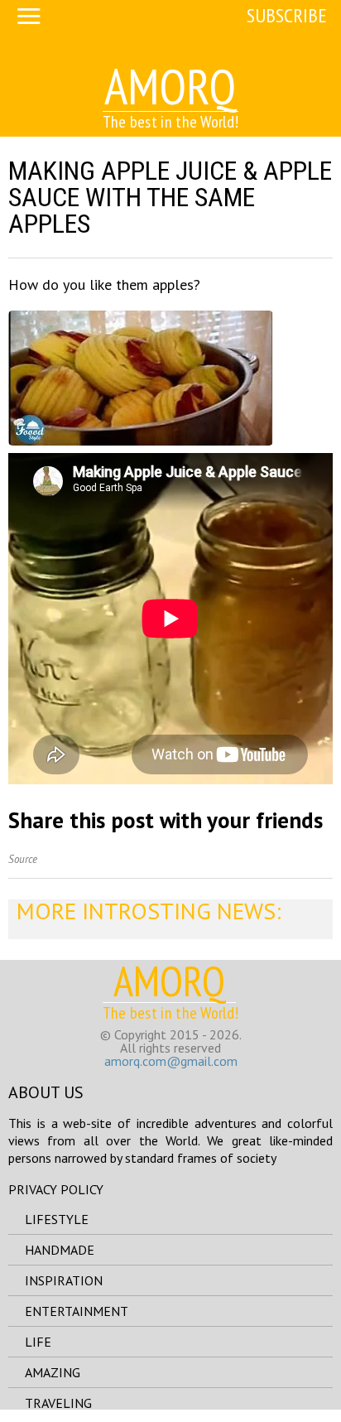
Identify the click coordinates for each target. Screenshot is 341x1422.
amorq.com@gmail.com (171, 1061)
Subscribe (287, 15)
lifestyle (57, 1219)
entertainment (76, 1311)
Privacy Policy (55, 1189)
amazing (52, 1372)
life (38, 1341)
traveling (58, 1403)
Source (22, 859)
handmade (59, 1249)
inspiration (64, 1280)
